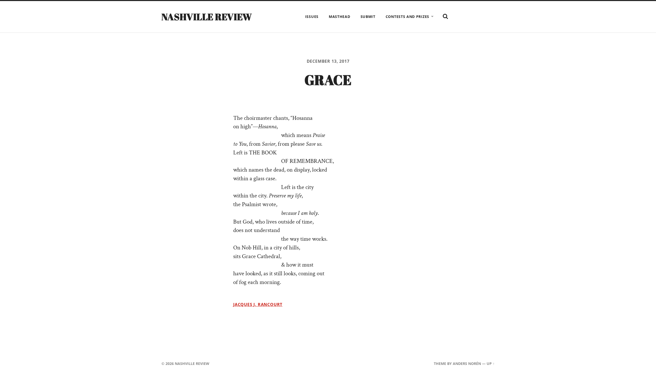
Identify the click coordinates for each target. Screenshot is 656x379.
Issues (312, 16)
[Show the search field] (445, 16)
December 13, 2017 (328, 61)
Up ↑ (491, 363)
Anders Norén (467, 363)
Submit (368, 16)
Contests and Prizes (407, 16)
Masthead (339, 16)
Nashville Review (206, 16)
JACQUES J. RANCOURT (257, 304)
